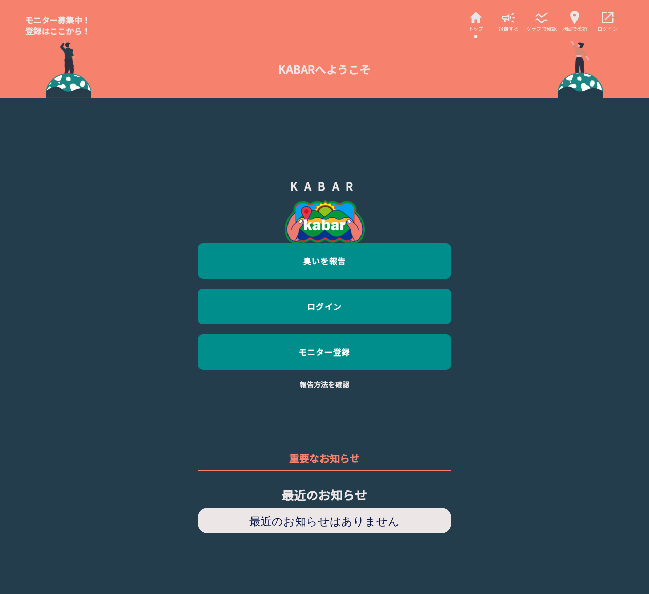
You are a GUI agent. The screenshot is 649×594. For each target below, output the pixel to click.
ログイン (324, 306)
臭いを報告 (324, 261)
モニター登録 (324, 352)
